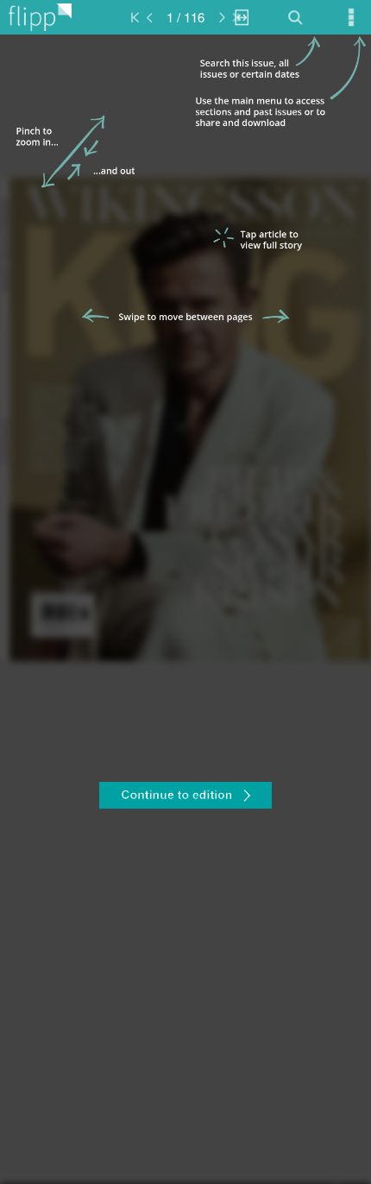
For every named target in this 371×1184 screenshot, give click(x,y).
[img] (185, 609)
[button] (185, 797)
